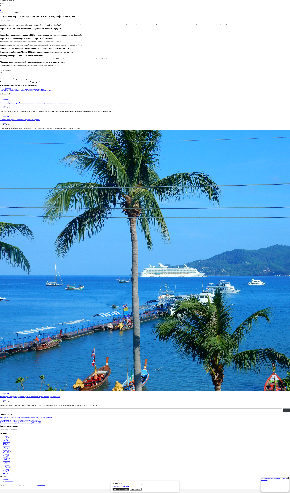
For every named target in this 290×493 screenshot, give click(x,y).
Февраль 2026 (6, 444)
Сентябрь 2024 (7, 467)
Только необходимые (135, 489)
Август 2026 (6, 436)
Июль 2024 (6, 470)
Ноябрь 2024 (6, 465)
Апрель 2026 (6, 442)
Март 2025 (5, 459)
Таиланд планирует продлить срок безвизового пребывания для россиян (30, 397)
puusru (13, 20)
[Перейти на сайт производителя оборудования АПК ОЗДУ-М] (275, 485)
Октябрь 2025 (6, 450)
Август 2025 (6, 452)
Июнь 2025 (6, 455)
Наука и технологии (8, 481)
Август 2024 (6, 469)
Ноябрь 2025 (6, 448)
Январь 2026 (6, 446)
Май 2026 (5, 440)
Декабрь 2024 (6, 463)
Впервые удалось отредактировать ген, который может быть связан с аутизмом (20, 421)
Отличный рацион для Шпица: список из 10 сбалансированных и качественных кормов (36, 103)
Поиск (1, 407)
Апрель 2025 (6, 458)
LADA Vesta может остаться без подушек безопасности (14, 418)
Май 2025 (5, 457)
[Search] (0, 11)
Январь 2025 (6, 462)
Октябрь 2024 (6, 466)
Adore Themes (41, 485)
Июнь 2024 (6, 472)
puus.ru (2, 3)
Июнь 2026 (6, 439)
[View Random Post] (0, 9)
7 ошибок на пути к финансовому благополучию (20, 120)
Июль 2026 (6, 438)
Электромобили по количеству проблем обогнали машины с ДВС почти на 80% (20, 423)
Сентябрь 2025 (7, 451)
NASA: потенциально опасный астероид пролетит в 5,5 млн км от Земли (19, 420)
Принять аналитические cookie (121, 489)
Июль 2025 (6, 454)
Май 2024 (5, 473)
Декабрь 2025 (6, 447)
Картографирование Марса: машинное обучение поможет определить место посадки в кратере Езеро (26, 417)
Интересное (8, 88)
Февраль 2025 (6, 461)
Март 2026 (5, 443)
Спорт (4, 482)
